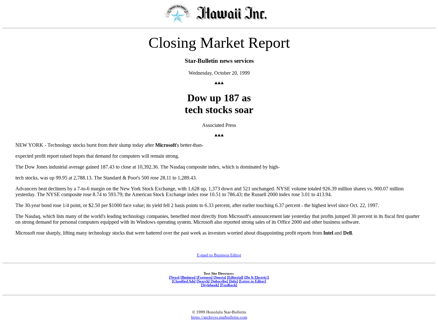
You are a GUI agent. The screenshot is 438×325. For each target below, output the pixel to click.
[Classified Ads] (184, 281)
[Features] (205, 277)
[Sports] (220, 277)
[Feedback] (228, 285)
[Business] (188, 277)
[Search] (203, 281)
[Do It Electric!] (256, 277)
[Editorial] (235, 277)
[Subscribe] (219, 281)
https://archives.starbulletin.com (219, 317)
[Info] (233, 281)
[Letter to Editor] (252, 281)
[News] (174, 277)
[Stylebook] (210, 285)
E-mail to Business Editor (219, 255)
